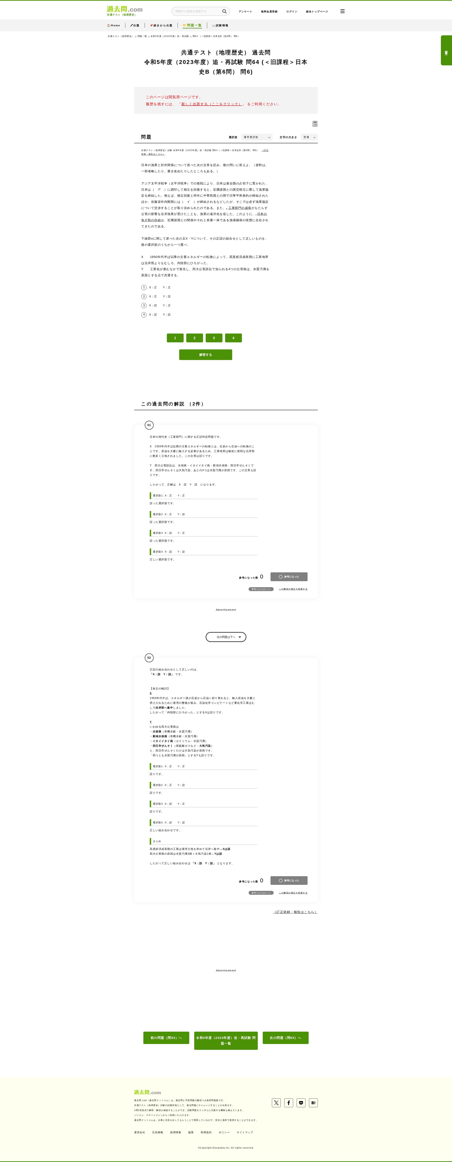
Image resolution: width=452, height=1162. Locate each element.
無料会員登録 (269, 11)
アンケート (245, 11)
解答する (205, 354)
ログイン (291, 11)
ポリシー (224, 1132)
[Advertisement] (226, 1000)
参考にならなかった (261, 589)
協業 (191, 1132)
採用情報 (175, 1132)
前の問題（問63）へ (166, 1038)
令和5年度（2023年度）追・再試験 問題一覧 (226, 1040)
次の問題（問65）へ (285, 1038)
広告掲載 (157, 1132)
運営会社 (139, 1132)
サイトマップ (245, 1132)
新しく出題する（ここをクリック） (211, 104)
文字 (288, 137)
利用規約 (206, 1132)
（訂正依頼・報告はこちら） (295, 912)
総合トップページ (317, 11)
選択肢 (233, 137)
